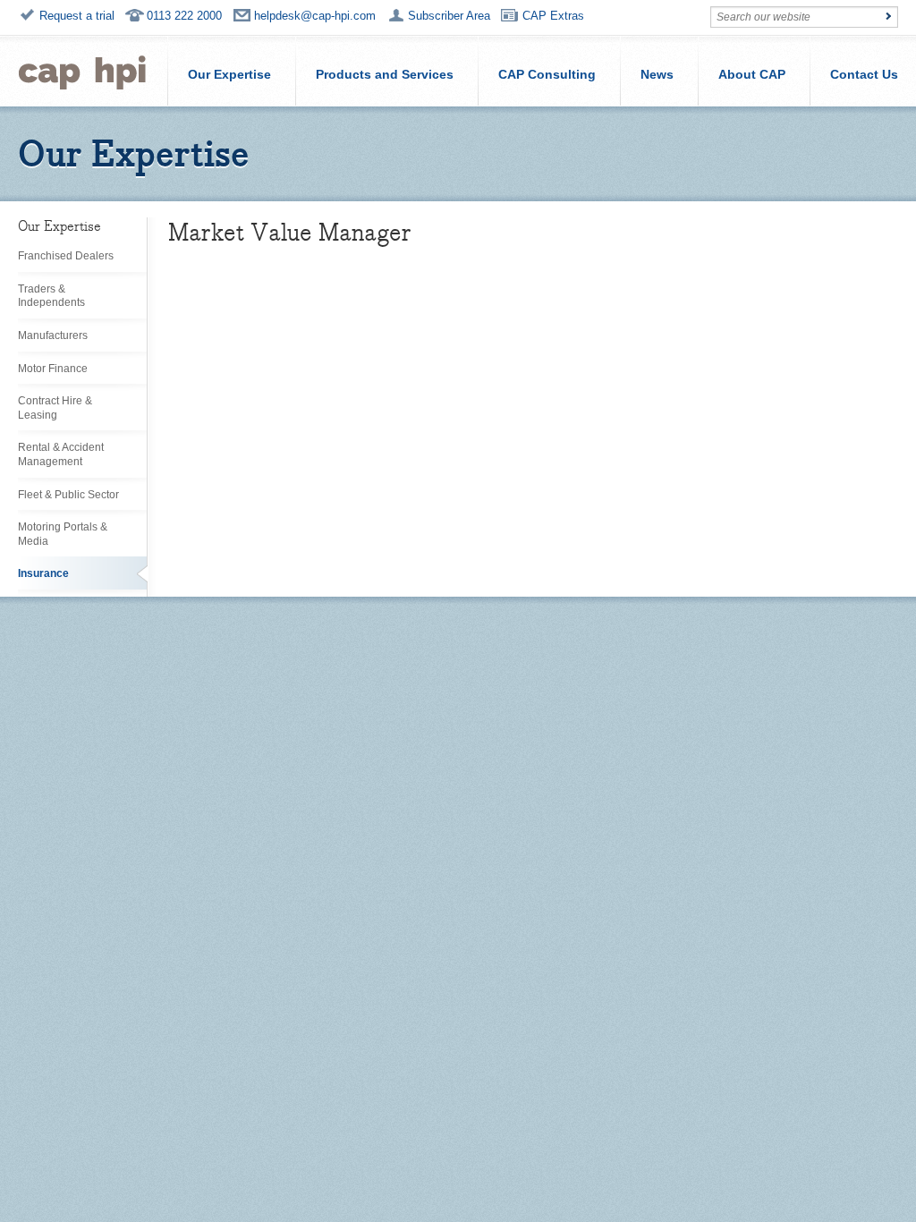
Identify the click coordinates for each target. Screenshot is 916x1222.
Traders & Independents (51, 296)
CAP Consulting (547, 74)
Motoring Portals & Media (62, 534)
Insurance (43, 573)
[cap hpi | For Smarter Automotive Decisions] (82, 70)
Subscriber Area (449, 15)
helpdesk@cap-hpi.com (315, 15)
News (657, 74)
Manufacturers (53, 335)
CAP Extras (553, 15)
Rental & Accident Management (61, 454)
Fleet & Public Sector (68, 494)
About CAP (751, 74)
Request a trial (76, 15)
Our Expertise (229, 74)
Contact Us (864, 74)
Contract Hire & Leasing (55, 408)
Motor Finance (53, 368)
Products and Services (385, 74)
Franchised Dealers (66, 256)
